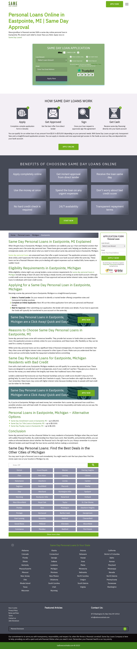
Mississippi (112, 569)
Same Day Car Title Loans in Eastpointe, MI (27, 423)
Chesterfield (87, 518)
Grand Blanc (19, 524)
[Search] (93, 465)
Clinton (87, 475)
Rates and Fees (14, 613)
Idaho (112, 558)
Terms (11, 616)
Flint (19, 475)
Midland (42, 524)
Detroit (19, 470)
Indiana (54, 561)
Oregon (83, 579)
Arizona (83, 550)
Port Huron (87, 529)
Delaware (83, 554)
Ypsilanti (87, 491)
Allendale (65, 524)
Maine (83, 565)
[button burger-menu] (126, 4)
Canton (87, 481)
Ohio (25, 579)
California (112, 550)
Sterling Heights (87, 470)
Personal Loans (24, 235)
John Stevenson (14, 621)
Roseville (42, 518)
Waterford (65, 497)
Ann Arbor (42, 475)
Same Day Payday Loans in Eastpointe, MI (27, 426)
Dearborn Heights (88, 508)
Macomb (64, 486)
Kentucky (25, 565)
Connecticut (54, 554)
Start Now (68, 221)
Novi (42, 508)
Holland (88, 497)
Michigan (35, 235)
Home (13, 235)
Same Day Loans (15, 37)
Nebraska (83, 572)
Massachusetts (25, 569)
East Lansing (19, 518)
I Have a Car (70, 52)
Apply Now (114, 4)
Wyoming (19, 497)
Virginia (83, 587)
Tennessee (112, 583)
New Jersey (25, 576)
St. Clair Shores (87, 502)
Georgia (54, 558)
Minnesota (83, 569)
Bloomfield (87, 524)
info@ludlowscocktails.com (100, 617)
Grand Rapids (42, 470)
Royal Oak (42, 502)
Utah (54, 587)
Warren (65, 470)
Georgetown (87, 513)
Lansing (65, 475)
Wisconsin (25, 590)
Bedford (65, 529)
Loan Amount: (40, 57)
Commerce (19, 529)
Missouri (25, 572)
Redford (65, 518)
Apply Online (68, 147)
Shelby (87, 486)
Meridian (42, 529)
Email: (38, 66)
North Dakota (112, 576)
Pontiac (19, 508)
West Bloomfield (19, 502)
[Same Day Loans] (13, 4)
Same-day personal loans (18, 255)
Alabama (25, 550)
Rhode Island (25, 583)
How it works (13, 608)
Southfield (42, 486)
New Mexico (54, 576)
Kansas (112, 561)
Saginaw (19, 486)
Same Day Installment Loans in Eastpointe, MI (29, 421)
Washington (111, 587)
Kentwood (42, 513)
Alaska (54, 550)
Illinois (25, 561)
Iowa (83, 561)
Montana (54, 572)
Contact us (12, 618)
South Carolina (54, 583)
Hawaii (83, 558)
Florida (25, 558)
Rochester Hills (42, 497)
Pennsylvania (112, 579)
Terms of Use (113, 264)
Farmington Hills (65, 491)
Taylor (64, 502)
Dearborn (42, 481)
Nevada (112, 572)
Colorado (25, 554)
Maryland (112, 565)
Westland (42, 491)
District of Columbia (112, 554)
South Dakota (83, 583)
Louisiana (54, 565)
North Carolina (83, 576)
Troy (19, 491)
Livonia (65, 481)
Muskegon (65, 508)
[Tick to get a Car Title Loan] (78, 52)
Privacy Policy (94, 64)
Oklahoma (54, 579)
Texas (25, 587)
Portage (19, 513)
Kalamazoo (19, 481)
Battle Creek (65, 513)
